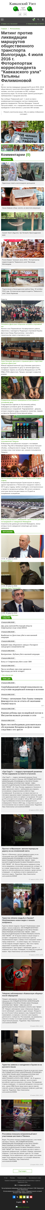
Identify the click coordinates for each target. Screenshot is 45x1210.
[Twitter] (17, 1197)
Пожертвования (21, 1178)
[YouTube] (31, 1197)
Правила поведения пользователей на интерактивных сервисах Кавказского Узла (22, 1181)
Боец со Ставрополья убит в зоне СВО (16, 661)
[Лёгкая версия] (19, 14)
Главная (4, 29)
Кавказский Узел (22, 3)
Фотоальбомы (15, 29)
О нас (5, 1178)
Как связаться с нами (35, 1178)
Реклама (12, 1178)
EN (25, 14)
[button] (42, 121)
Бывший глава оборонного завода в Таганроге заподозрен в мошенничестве (19, 645)
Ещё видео (22, 1171)
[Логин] (43, 19)
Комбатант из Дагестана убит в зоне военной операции (19, 636)
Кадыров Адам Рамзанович (11, 588)
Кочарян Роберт (7, 561)
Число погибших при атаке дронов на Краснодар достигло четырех (16, 670)
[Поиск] (38, 19)
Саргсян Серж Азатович (9, 615)
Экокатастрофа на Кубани (36, 23)
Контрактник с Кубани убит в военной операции (20, 654)
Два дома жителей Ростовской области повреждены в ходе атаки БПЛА (16, 627)
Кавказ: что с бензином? (9, 23)
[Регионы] (34, 19)
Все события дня (7, 675)
